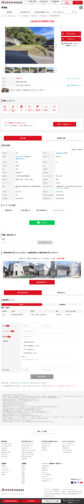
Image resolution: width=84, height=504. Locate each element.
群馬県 (23, 474)
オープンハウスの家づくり (68, 443)
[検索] (81, 7)
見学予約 (32, 501)
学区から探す (4, 454)
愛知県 (23, 476)
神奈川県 (24, 468)
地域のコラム (45, 450)
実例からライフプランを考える (28, 450)
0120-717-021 (71, 43)
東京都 (23, 465)
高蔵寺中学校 (59, 191)
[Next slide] (56, 46)
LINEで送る (44, 222)
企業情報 (3, 463)
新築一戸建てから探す (6, 443)
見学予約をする (71, 39)
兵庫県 (23, 480)
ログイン (77, 2)
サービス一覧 (4, 468)
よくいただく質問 (48, 491)
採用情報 (3, 474)
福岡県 (23, 483)
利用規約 (12, 383)
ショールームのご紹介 (67, 450)
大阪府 (23, 478)
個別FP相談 (24, 458)
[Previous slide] (3, 46)
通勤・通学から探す (5, 452)
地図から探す (4, 450)
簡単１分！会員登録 (65, 124)
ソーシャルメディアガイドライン (69, 489)
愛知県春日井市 (60, 153)
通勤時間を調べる (20, 158)
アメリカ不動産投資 (46, 474)
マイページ (74, 12)
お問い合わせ (57, 491)
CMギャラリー (4, 472)
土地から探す (4, 447)
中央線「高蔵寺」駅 (25, 210)
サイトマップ (47, 489)
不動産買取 (44, 468)
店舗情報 (24, 463)
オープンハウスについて (58, 12)
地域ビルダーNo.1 (66, 445)
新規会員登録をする (42, 282)
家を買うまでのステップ (27, 445)
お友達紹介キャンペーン (49, 495)
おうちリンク (45, 476)
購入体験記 (44, 447)
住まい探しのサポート (25, 12)
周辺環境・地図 (61, 138)
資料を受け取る (42, 376)
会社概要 (3, 465)
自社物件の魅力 (65, 447)
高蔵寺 (21, 156)
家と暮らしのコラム (46, 443)
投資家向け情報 (45, 465)
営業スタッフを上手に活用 (27, 454)
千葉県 (23, 472)
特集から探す (4, 456)
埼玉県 (23, 470)
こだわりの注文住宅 (66, 452)
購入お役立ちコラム (46, 445)
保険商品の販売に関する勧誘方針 (75, 491)
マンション (44, 472)
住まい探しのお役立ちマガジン (42, 12)
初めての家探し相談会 (27, 456)
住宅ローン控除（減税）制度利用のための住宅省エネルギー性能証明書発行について (62, 493)
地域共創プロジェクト (47, 480)
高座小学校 (18, 191)
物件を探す (9, 12)
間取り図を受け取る (71, 33)
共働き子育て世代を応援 (27, 452)
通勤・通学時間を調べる (73, 85)
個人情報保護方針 (23, 383)
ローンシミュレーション (73, 78)
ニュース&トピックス (6, 470)
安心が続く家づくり (26, 447)
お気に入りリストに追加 (52, 501)
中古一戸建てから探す (6, 445)
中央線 (17, 156)
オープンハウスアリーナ (47, 478)
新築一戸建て (45, 470)
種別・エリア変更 (42, 431)
